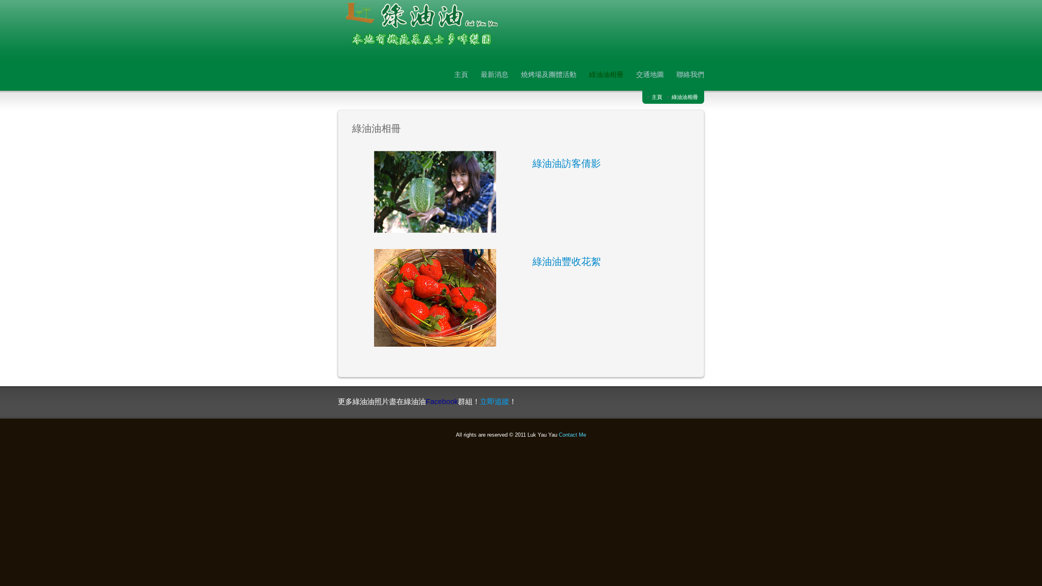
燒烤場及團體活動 (548, 74)
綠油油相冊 (606, 74)
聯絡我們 (690, 74)
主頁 (461, 74)
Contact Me (572, 435)
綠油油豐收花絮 (566, 261)
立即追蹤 (494, 402)
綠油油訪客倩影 (566, 163)
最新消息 (494, 74)
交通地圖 (650, 74)
